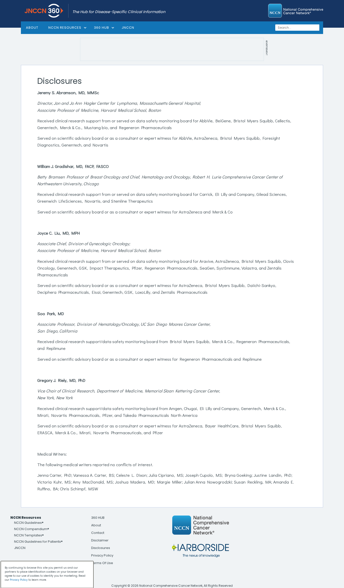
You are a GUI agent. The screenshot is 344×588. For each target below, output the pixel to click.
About (96, 525)
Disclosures (100, 547)
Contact (97, 532)
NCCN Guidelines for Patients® (38, 541)
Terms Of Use (102, 563)
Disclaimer (100, 540)
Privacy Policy (102, 555)
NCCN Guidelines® (29, 522)
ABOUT (32, 27)
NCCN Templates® (29, 535)
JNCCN (128, 27)
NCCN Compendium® (31, 529)
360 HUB (101, 27)
